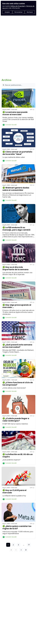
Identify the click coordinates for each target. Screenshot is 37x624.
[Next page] (21, 550)
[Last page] (26, 550)
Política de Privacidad (18, 6)
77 (29, 545)
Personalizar (18, 12)
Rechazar (30, 12)
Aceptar (7, 12)
